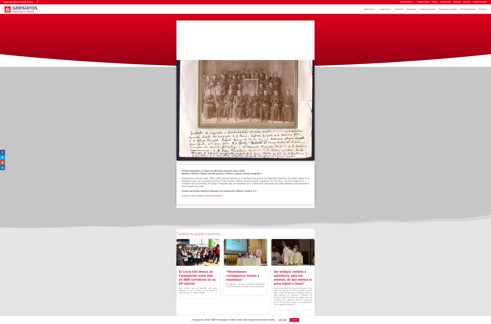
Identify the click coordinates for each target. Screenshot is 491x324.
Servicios (483, 9)
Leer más (282, 320)
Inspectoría (385, 9)
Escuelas (399, 9)
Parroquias (411, 9)
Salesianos (369, 9)
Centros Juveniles (427, 9)
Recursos (466, 2)
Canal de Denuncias (480, 2)
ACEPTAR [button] (294, 320)
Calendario (457, 2)
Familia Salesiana (468, 9)
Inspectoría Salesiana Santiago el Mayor (18, 2)
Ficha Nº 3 (186, 196)
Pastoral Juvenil (406, 2)
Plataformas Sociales (448, 9)
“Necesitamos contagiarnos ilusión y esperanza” (242, 275)
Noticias (435, 2)
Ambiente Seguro (423, 2)
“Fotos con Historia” (213, 196)
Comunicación (445, 2)
